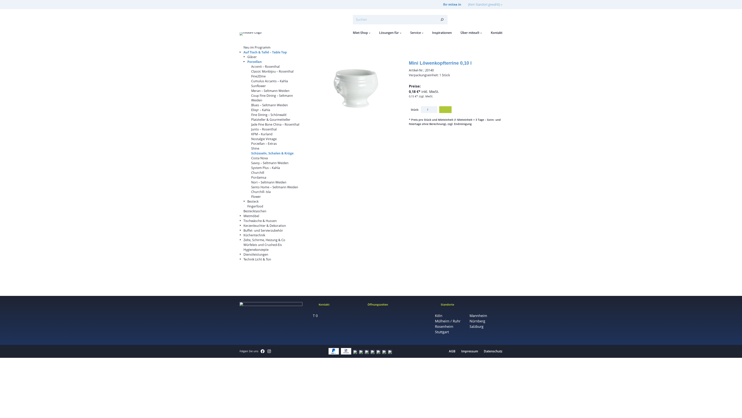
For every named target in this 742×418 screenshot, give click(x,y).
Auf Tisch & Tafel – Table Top (265, 52)
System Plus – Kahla (265, 168)
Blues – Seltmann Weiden (269, 105)
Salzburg (476, 326)
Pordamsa (258, 177)
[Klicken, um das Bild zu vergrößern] (356, 92)
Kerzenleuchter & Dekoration (264, 226)
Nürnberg (477, 321)
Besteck (253, 201)
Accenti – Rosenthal (265, 66)
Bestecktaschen (254, 211)
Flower (256, 196)
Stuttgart (442, 332)
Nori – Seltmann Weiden (268, 182)
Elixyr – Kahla (260, 110)
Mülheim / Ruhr (447, 321)
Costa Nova (259, 158)
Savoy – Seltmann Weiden (269, 163)
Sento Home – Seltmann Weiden (274, 187)
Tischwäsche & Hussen (260, 221)
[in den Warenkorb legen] (445, 109)
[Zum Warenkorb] (491, 19)
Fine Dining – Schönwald (268, 115)
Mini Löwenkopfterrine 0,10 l (440, 63)
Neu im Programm (257, 47)
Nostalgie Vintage (264, 139)
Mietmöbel (251, 216)
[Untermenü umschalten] (241, 52)
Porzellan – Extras (264, 143)
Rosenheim (444, 326)
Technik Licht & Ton (257, 259)
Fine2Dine (258, 76)
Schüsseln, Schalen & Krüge (272, 153)
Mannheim (478, 315)
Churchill (257, 172)
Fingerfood (255, 206)
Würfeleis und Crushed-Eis (262, 245)
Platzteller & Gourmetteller (270, 119)
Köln (438, 315)
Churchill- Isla (261, 192)
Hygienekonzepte (256, 250)
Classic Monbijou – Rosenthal (272, 71)
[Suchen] (442, 19)
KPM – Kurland (261, 134)
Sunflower (258, 86)
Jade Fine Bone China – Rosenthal (275, 124)
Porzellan (254, 62)
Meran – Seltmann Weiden (270, 91)
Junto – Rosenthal (264, 129)
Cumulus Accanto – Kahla (269, 81)
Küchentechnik (254, 235)
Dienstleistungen (255, 254)
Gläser (252, 57)
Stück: (415, 109)
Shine (255, 148)
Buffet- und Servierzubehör (263, 230)
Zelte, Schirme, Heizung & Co (264, 240)
